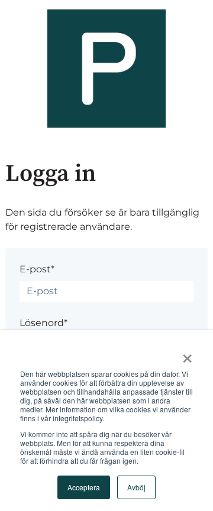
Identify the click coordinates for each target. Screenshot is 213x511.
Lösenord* (43, 322)
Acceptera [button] (83, 487)
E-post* (37, 269)
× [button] (187, 354)
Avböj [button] (136, 487)
